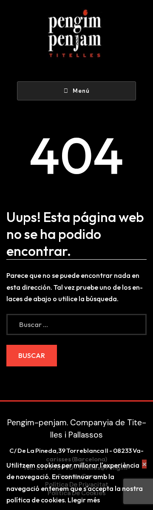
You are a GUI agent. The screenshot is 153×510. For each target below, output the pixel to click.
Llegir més (84, 500)
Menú (81, 90)
